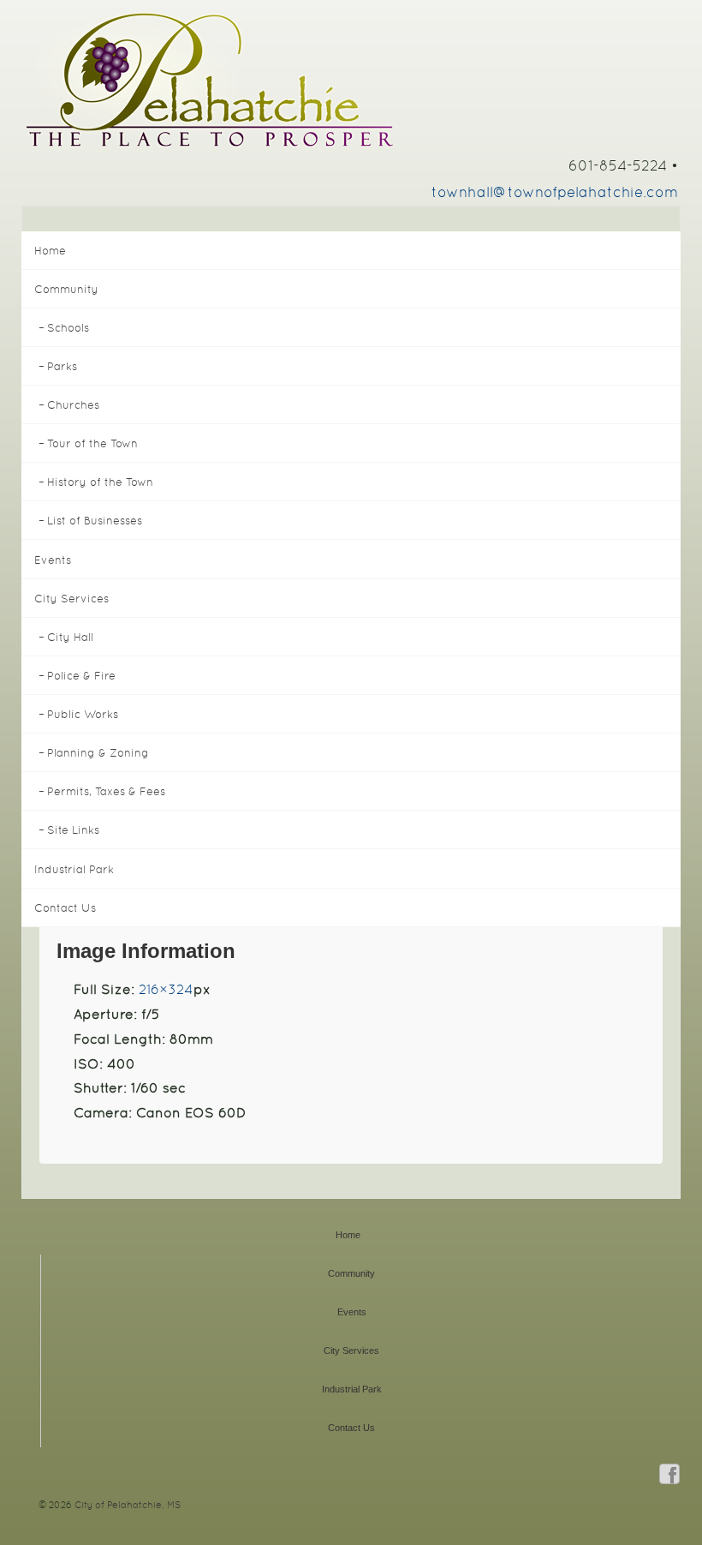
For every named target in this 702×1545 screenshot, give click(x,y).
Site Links (73, 829)
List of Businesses (94, 520)
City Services (71, 598)
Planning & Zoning (98, 752)
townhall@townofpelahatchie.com (554, 192)
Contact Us (65, 907)
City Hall (70, 637)
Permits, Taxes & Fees (106, 791)
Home (50, 250)
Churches (73, 404)
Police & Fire (81, 675)
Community (66, 289)
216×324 (166, 989)
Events (52, 560)
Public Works (82, 714)
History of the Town (100, 482)
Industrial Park (74, 869)
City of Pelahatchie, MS (126, 1505)
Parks (62, 366)
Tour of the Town (92, 443)
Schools (68, 327)
